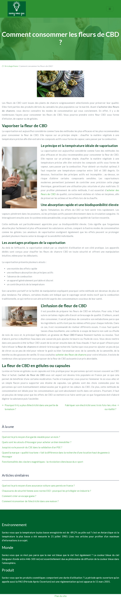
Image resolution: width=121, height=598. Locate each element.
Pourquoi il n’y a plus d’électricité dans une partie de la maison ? (31, 407)
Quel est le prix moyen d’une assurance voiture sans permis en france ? (38, 485)
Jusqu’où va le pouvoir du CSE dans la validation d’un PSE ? (32, 447)
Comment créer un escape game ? (19, 496)
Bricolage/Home (11, 66)
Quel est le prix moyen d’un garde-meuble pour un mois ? (31, 436)
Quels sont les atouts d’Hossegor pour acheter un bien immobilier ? (36, 442)
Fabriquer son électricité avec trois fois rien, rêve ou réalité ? (90, 407)
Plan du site (61, 596)
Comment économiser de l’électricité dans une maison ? (30, 501)
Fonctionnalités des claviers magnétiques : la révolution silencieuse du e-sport (42, 461)
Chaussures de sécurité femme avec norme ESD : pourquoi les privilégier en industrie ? (46, 490)
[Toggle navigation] (109, 8)
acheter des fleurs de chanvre (71, 354)
